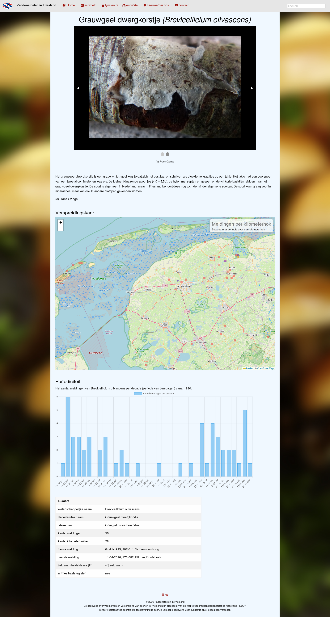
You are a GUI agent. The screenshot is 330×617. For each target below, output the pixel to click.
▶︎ (253, 88)
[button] (60, 222)
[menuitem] (68, 5)
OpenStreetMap (265, 368)
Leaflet (249, 368)
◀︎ (79, 88)
